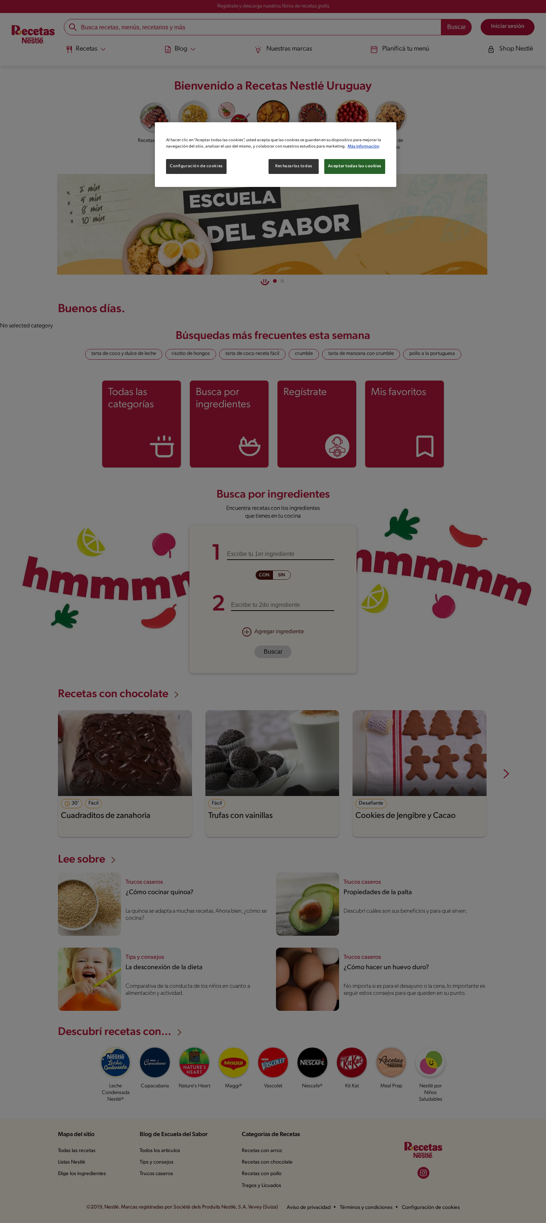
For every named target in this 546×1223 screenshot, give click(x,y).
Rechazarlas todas (293, 166)
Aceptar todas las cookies (354, 166)
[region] (275, 154)
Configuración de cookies (196, 166)
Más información (363, 146)
